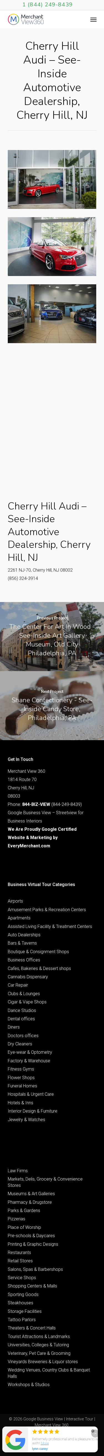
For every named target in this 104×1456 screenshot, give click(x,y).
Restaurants (19, 1252)
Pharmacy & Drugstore (30, 1202)
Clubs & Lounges (24, 993)
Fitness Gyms (21, 1069)
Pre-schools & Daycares (31, 1235)
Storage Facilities (25, 1311)
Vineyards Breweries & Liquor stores (43, 1361)
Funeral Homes (22, 1086)
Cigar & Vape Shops (27, 1002)
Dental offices (21, 1018)
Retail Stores (20, 1260)
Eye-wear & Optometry (30, 1052)
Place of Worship (24, 1227)
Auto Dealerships (24, 934)
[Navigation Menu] (93, 19)
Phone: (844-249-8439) (45, 804)
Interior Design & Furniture (32, 1111)
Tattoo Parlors (22, 1319)
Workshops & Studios (29, 1384)
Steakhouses (20, 1302)
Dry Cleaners (20, 1044)
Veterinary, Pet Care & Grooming (39, 1353)
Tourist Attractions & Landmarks (39, 1336)
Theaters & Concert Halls (32, 1328)
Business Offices (24, 960)
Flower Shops (21, 1077)
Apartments (19, 918)
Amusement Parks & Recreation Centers (47, 909)
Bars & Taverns (22, 943)
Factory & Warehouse (29, 1060)
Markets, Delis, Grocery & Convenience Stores (45, 1182)
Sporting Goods (23, 1294)
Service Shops (22, 1277)
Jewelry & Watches (26, 1119)
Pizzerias (16, 1218)
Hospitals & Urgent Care (31, 1094)
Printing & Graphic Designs (33, 1244)
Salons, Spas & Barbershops (35, 1269)
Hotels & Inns (20, 1102)
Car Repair (18, 985)
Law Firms (18, 1170)
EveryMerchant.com (29, 845)
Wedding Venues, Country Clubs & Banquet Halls (49, 1373)
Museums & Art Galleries (31, 1193)
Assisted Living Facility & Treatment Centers (50, 926)
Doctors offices (23, 1035)
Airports (15, 901)
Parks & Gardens (24, 1210)
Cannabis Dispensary (28, 976)
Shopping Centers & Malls (32, 1286)
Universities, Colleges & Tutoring (38, 1344)
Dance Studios (22, 1010)
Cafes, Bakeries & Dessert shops (39, 968)
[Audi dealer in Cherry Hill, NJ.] (52, 179)
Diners (14, 1027)
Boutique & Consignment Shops (38, 951)
